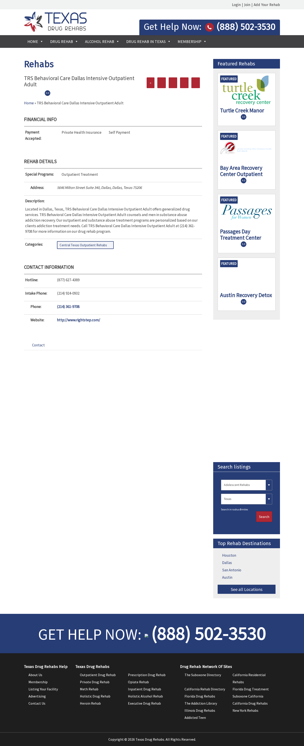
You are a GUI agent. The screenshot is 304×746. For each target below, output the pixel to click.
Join (247, 5)
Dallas (227, 562)
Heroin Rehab (90, 703)
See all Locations (246, 589)
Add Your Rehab (267, 5)
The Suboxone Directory (202, 675)
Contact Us (36, 703)
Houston (229, 555)
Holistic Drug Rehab (95, 696)
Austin (227, 577)
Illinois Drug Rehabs (199, 710)
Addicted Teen (195, 717)
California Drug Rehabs (250, 703)
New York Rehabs (245, 710)
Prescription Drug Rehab (147, 675)
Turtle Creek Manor (242, 110)
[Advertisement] (246, 391)
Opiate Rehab (138, 682)
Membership (189, 41)
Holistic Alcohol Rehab (145, 696)
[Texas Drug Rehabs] (55, 30)
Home (32, 41)
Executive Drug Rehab (144, 703)
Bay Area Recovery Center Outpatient (241, 171)
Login (236, 5)
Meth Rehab (89, 689)
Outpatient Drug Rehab (98, 675)
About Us (35, 675)
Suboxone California (248, 696)
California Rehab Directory (204, 689)
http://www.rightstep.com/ (78, 319)
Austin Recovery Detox (246, 295)
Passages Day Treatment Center (240, 234)
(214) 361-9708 (68, 306)
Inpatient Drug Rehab (144, 689)
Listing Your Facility (43, 689)
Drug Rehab (61, 41)
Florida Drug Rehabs (199, 696)
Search (264, 516)
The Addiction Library (200, 703)
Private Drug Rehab (94, 682)
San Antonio (231, 570)
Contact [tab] (38, 345)
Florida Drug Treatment (251, 689)
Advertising (37, 696)
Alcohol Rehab (99, 41)
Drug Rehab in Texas (146, 41)
